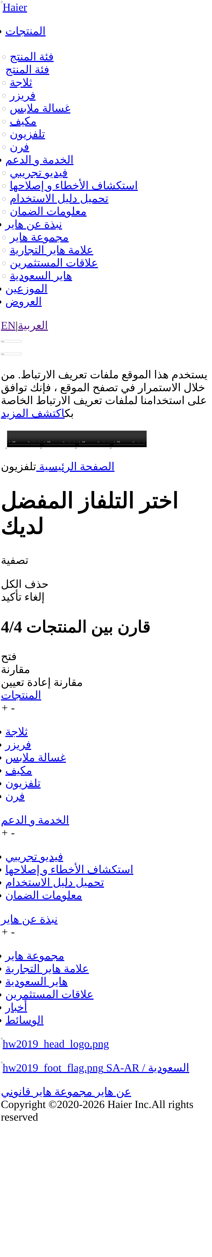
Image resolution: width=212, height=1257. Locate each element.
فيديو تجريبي (39, 173)
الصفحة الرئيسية (75, 466)
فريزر (18, 744)
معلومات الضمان (48, 211)
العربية (33, 325)
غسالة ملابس (35, 757)
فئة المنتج (32, 57)
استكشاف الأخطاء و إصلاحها (74, 185)
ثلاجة (16, 732)
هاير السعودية (41, 276)
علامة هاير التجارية (51, 250)
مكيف (18, 770)
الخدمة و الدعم (35, 820)
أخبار (16, 1007)
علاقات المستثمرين (54, 263)
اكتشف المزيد (33, 413)
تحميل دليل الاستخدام (59, 198)
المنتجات (21, 695)
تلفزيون (23, 783)
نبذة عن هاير (29, 919)
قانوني (16, 1092)
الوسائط (24, 1020)
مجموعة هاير (39, 237)
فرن (15, 796)
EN (8, 325)
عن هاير (111, 1092)
